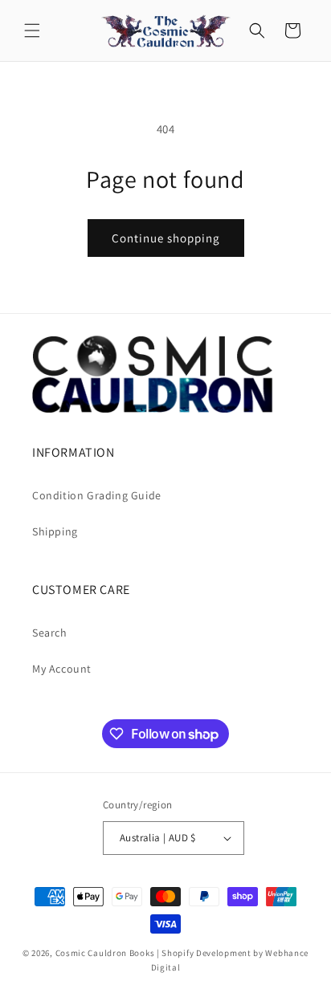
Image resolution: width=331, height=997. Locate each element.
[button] (32, 30)
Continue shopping (166, 238)
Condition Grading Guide (96, 495)
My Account (62, 668)
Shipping (55, 531)
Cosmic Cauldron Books (105, 952)
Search (49, 632)
